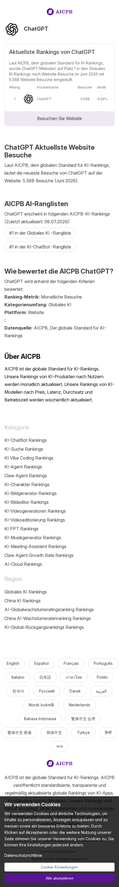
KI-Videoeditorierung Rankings (34, 520)
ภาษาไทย (74, 677)
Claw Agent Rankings (25, 475)
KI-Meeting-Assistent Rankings (35, 546)
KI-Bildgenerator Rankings (30, 493)
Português (103, 663)
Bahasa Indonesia (40, 718)
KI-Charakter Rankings (27, 484)
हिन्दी (108, 732)
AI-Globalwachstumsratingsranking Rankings (49, 609)
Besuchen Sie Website (59, 118)
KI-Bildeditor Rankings (26, 502)
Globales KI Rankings (25, 592)
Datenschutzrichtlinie (23, 855)
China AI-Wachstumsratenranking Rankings (47, 618)
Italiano (18, 677)
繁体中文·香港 (19, 732)
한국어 (18, 691)
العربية (101, 691)
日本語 (45, 677)
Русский (47, 691)
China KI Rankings (22, 600)
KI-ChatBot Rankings (25, 440)
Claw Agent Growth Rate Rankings (39, 555)
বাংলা (59, 746)
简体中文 (54, 732)
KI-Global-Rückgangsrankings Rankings (44, 627)
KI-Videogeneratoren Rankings (35, 511)
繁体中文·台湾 (83, 718)
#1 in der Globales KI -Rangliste (40, 233)
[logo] (59, 12)
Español (41, 663)
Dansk (75, 691)
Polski (102, 677)
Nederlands (79, 704)
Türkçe (83, 732)
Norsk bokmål (41, 704)
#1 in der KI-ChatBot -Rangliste (40, 247)
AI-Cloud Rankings (23, 564)
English (13, 663)
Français (71, 663)
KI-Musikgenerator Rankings (32, 537)
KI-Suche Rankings (23, 449)
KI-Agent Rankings (23, 467)
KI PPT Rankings (21, 528)
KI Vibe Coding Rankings (28, 458)
